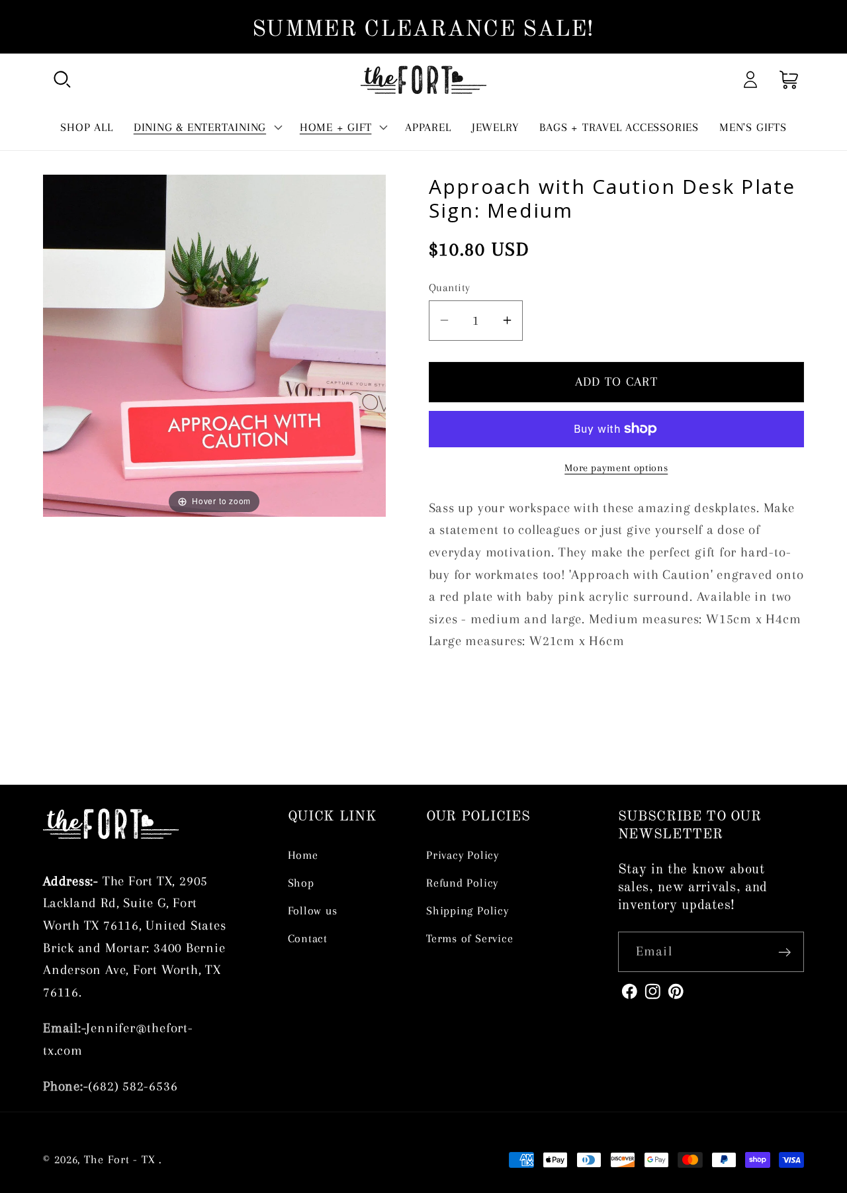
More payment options (616, 467)
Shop (301, 882)
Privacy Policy (462, 855)
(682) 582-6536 (132, 1086)
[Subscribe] (784, 952)
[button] (62, 79)
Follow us (312, 910)
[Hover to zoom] (214, 344)
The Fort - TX (120, 1159)
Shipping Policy (467, 910)
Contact (308, 938)
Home (303, 855)
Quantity (449, 287)
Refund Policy (462, 882)
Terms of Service (469, 938)
